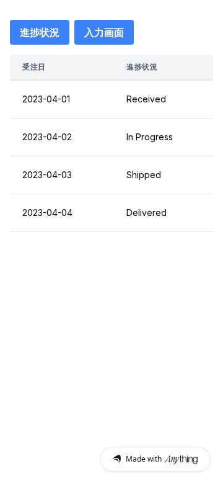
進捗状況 (39, 32)
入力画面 (104, 32)
